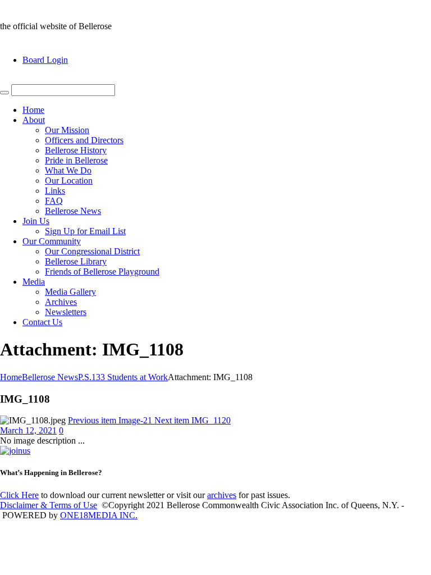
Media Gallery (70, 291)
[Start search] (4, 92)
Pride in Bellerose (76, 160)
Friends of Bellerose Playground (102, 271)
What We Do (68, 170)
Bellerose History (76, 150)
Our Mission (67, 130)
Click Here (19, 495)
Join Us (35, 221)
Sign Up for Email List (85, 231)
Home (33, 110)
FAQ (54, 201)
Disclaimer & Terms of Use (48, 505)
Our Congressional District (92, 251)
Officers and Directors (84, 140)
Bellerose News (73, 211)
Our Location (69, 180)
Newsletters (65, 312)
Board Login (45, 60)
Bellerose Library (76, 261)
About (33, 120)
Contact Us (42, 322)
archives (221, 495)
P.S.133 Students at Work (123, 377)
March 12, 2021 (28, 430)
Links (55, 190)
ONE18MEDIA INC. (98, 515)
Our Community (51, 241)
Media (33, 281)
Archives (61, 302)
